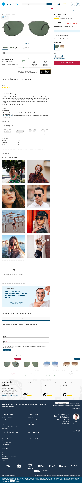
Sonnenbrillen (7, 14)
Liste (67, 478)
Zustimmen (12, 481)
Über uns (4, 453)
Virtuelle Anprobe (6, 17)
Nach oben (13, 475)
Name (4, 336)
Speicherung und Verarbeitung (21, 346)
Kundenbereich (31, 417)
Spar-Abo (4, 435)
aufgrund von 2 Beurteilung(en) (66, 18)
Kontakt (3, 460)
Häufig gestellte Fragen (33, 424)
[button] (5, 48)
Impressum (4, 451)
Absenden (7, 350)
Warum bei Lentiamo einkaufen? (9, 456)
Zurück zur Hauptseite (6, 475)
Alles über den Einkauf (7, 417)
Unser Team (4, 454)
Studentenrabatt (5, 444)
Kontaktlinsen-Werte (32, 437)
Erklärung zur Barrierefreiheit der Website (11, 426)
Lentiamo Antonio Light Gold (11, 371)
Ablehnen (18, 481)
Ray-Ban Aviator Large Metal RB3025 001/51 (70, 371)
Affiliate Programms (6, 442)
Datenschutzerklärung (69, 479)
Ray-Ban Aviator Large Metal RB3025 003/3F (51, 371)
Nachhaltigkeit (5, 458)
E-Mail (5, 341)
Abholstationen (5, 423)
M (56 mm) (59, 56)
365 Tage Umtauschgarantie (34, 419)
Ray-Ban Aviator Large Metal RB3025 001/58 (31, 371)
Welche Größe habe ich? (59, 58)
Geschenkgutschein (6, 438)
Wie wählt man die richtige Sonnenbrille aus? (16, 302)
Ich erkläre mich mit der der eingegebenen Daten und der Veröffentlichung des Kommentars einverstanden (25, 347)
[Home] (2, 14)
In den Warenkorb (67, 63)
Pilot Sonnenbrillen (7, 115)
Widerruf (29, 421)
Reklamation (30, 423)
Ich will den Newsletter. (74, 403)
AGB (3, 424)
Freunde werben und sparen (8, 440)
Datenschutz (4, 428)
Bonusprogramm (5, 437)
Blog (29, 435)
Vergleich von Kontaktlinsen (34, 438)
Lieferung (4, 421)
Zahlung (4, 419)
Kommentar (6, 327)
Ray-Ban (13, 14)
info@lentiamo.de (65, 423)
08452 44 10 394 (65, 421)
